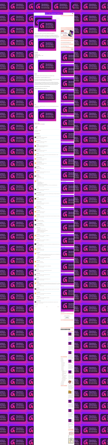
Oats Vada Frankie (63, 380)
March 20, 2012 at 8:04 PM (40, 236)
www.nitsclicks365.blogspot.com (66, 42)
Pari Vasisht (37, 252)
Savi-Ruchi (37, 214)
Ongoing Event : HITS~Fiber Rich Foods (41, 231)
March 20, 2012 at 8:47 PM (40, 258)
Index (49, 13)
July (62, 366)
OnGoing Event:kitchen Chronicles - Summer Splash (42, 230)
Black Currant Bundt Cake (64, 378)
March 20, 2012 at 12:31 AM (40, 151)
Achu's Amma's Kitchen (38, 223)
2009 (62, 384)
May (62, 368)
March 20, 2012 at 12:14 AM (40, 142)
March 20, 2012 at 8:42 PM (40, 250)
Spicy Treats (38, 229)
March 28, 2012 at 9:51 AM (40, 294)
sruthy (37, 153)
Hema (37, 197)
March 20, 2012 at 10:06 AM (40, 221)
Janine (37, 277)
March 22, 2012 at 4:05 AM (40, 285)
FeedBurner (68, 318)
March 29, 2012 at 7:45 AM (40, 298)
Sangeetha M (37, 227)
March (62, 370)
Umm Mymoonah (38, 192)
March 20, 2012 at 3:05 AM (40, 190)
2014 (62, 359)
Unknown (37, 170)
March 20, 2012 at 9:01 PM (40, 262)
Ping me (58, 13)
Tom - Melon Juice (64, 379)
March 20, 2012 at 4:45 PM (40, 232)
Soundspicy (37, 260)
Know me (38, 13)
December (63, 362)
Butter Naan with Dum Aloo (72, 411)
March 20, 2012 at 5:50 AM (40, 208)
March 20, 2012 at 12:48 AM (40, 155)
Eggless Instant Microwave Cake (72, 334)
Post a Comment (36, 304)
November (63, 363)
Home (35, 13)
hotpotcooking (37, 206)
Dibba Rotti (63, 374)
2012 (62, 361)
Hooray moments (54, 13)
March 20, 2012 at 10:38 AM (40, 225)
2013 (62, 360)
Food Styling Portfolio (44, 13)
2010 (62, 383)
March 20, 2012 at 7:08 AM (40, 212)
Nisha (37, 144)
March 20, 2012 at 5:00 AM (40, 199)
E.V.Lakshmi (37, 292)
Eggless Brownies (72, 401)
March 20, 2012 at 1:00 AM (40, 164)
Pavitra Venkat (38, 300)
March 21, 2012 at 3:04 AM (40, 275)
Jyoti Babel (37, 273)
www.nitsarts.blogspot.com (65, 46)
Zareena (37, 264)
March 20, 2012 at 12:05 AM (40, 138)
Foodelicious (38, 256)
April (62, 369)
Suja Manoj (37, 210)
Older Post (58, 306)
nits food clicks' (72, 433)
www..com (71, 431)
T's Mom (37, 166)
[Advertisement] (64, 343)
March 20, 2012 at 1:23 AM (40, 168)
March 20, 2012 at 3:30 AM (40, 195)
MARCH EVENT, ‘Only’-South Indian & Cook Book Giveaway (43, 257)
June (62, 367)
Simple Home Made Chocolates (72, 344)
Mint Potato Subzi (72, 352)
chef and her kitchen (38, 157)
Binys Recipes (37, 140)
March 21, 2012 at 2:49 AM (40, 271)
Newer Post (35, 306)
